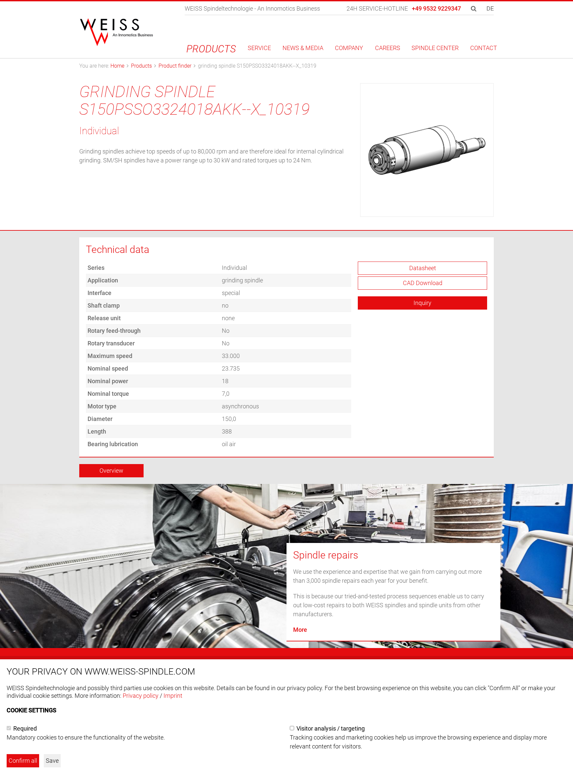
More (300, 629)
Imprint (172, 695)
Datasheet (422, 268)
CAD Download (422, 282)
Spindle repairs (325, 555)
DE (490, 8)
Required (25, 728)
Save (52, 760)
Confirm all (23, 760)
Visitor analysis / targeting (330, 728)
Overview (111, 470)
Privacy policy (141, 695)
